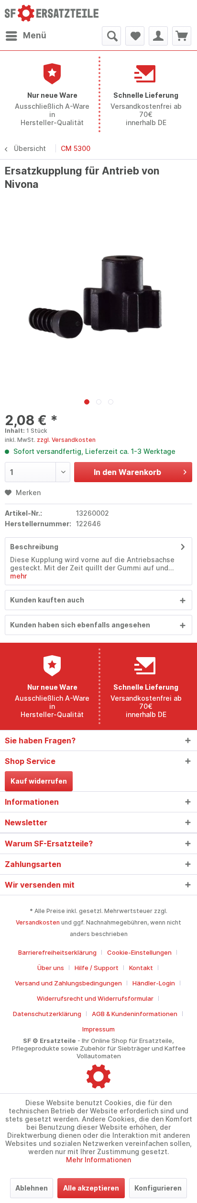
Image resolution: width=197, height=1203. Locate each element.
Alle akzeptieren (91, 1188)
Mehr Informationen (98, 1160)
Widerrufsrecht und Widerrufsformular (95, 998)
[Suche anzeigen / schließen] (111, 36)
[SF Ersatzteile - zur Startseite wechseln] (51, 13)
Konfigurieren (158, 1188)
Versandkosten (38, 922)
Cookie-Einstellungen (139, 952)
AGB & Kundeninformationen (134, 1014)
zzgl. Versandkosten (66, 439)
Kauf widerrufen (39, 781)
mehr (18, 576)
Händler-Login (153, 983)
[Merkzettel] (134, 36)
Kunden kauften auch (47, 600)
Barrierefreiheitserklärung (57, 952)
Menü (34, 35)
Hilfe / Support (97, 968)
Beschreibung (34, 547)
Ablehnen (31, 1188)
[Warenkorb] (181, 36)
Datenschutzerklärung (47, 1014)
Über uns (50, 968)
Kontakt (141, 968)
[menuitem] (25, 36)
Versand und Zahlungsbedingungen (68, 983)
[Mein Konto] (158, 36)
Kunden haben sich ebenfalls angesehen (80, 625)
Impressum (98, 1029)
